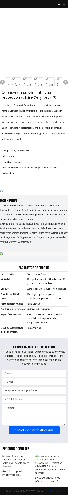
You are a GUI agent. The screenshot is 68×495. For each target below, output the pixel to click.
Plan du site (56, 491)
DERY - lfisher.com (39, 491)
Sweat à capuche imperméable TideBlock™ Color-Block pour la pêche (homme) (17, 473)
